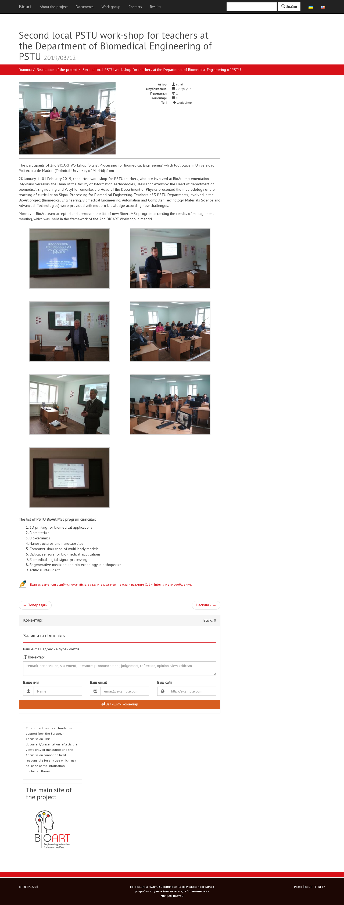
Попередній (35, 605)
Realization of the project (57, 69)
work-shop (184, 102)
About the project (54, 6)
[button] (119, 584)
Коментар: (35, 657)
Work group (111, 6)
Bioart (25, 6)
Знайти (291, 6)
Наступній (206, 605)
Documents (85, 6)
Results (155, 6)
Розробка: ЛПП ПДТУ (309, 887)
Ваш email (98, 682)
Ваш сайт (164, 682)
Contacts (135, 6)
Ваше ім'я (31, 682)
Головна (25, 69)
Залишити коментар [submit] (121, 704)
